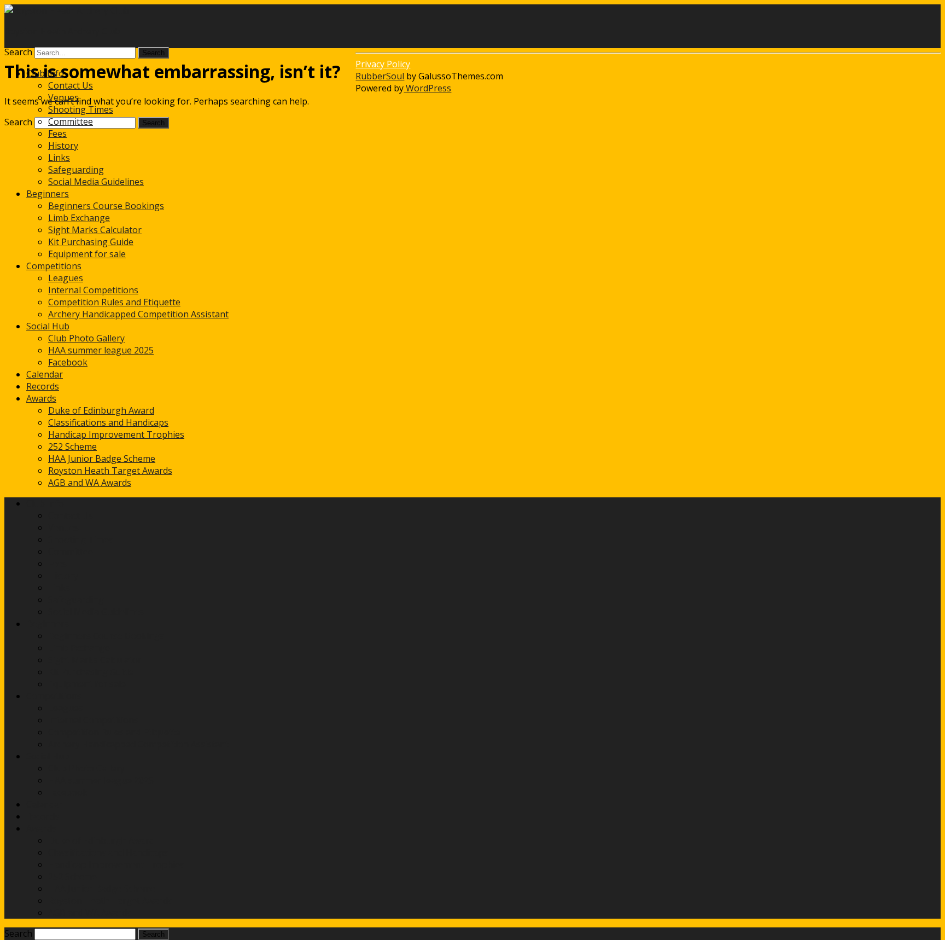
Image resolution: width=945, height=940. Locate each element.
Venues (63, 97)
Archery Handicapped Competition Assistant (138, 314)
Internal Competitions (93, 290)
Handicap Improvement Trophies (116, 434)
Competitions (53, 266)
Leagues (65, 278)
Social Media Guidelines (96, 182)
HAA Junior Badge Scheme (101, 458)
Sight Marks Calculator (95, 230)
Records (42, 386)
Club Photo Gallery (86, 338)
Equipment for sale (87, 254)
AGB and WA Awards (89, 483)
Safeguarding (76, 170)
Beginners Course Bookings (106, 206)
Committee (70, 121)
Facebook (68, 362)
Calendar (44, 374)
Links (59, 158)
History (63, 146)
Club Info (45, 73)
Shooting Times (80, 109)
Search (18, 52)
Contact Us (70, 85)
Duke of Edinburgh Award (101, 410)
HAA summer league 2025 (101, 350)
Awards (41, 398)
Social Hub (47, 326)
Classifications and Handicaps (108, 422)
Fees (57, 133)
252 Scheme (72, 446)
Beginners (47, 194)
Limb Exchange (79, 218)
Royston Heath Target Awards (110, 471)
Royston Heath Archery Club (62, 31)
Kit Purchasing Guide (90, 242)
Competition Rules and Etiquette (114, 302)
